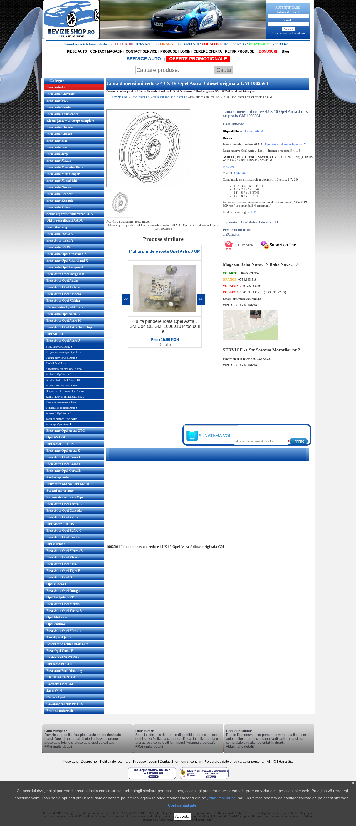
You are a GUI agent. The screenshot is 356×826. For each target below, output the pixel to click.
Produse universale (59, 711)
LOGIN (185, 51)
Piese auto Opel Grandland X (67, 261)
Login (153, 761)
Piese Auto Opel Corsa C (63, 457)
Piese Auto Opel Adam (62, 281)
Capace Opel (55, 697)
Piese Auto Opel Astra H (63, 321)
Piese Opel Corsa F (59, 651)
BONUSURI (267, 51)
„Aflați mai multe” (222, 798)
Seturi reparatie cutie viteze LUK (69, 214)
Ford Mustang (56, 227)
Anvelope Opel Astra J (58, 424)
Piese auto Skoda (58, 107)
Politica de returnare (116, 761)
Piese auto (70, 761)
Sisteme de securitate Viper (65, 497)
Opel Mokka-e (56, 617)
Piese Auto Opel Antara (63, 287)
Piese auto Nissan (58, 187)
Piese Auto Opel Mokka (63, 301)
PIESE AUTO (77, 51)
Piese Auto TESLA (59, 241)
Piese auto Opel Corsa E (63, 471)
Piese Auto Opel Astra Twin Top (69, 327)
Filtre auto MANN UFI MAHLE (69, 484)
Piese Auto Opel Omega (63, 591)
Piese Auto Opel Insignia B (65, 274)
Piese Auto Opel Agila (61, 564)
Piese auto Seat (57, 101)
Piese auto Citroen (59, 134)
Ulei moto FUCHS (59, 664)
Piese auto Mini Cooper (63, 174)
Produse (139, 761)
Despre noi (89, 761)
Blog (285, 51)
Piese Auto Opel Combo (63, 537)
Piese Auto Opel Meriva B (64, 551)
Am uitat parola (281, 32)
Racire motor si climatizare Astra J (65, 396)
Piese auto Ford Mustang (64, 671)
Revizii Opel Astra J (57, 363)
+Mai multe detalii (58, 746)
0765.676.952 (146, 44)
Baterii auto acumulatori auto (67, 644)
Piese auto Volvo (58, 207)
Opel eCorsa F (56, 584)
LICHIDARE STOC (61, 677)
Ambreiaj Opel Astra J (58, 374)
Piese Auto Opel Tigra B (63, 571)
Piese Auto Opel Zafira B (63, 517)
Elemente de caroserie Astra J (62, 402)
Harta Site (286, 761)
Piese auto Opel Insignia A (65, 267)
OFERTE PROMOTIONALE (198, 58)
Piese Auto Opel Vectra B (64, 611)
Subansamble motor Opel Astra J (64, 368)
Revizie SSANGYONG (62, 657)
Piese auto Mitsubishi (61, 181)
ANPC (271, 761)
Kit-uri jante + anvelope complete (70, 121)
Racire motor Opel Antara (64, 307)
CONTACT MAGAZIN (106, 51)
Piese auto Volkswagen (62, 114)
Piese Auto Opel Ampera (63, 294)
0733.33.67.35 (235, 44)
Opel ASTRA (55, 437)
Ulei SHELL (55, 334)
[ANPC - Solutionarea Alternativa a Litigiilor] (204, 779)
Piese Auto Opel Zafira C (64, 531)
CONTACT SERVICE (141, 51)
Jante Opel (54, 691)
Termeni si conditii (187, 761)
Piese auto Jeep (57, 154)
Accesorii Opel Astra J (58, 413)
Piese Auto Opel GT (60, 577)
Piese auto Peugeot (59, 194)
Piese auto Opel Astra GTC (65, 431)
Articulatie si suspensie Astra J (63, 385)
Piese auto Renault (59, 201)
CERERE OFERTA (208, 51)
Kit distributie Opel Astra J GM (63, 379)
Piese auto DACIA (59, 234)
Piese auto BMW (58, 247)
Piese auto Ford (57, 147)
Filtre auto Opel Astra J (59, 346)
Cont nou (300, 32)
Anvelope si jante (58, 637)
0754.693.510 (188, 44)
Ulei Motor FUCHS (60, 524)
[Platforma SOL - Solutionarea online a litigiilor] (152, 779)
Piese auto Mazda (58, 161)
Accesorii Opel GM (59, 684)
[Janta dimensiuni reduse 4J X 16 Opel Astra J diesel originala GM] (148, 186)
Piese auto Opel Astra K (63, 451)
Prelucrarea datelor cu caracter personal (234, 761)
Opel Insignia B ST (60, 597)
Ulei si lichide (55, 544)
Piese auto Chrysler (60, 127)
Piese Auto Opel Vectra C (64, 504)
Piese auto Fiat (56, 141)
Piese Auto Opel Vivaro (62, 557)
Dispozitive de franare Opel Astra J (65, 391)
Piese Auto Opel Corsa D (63, 464)
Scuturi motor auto (60, 491)
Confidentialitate (182, 805)
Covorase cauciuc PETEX (64, 704)
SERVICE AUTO (144, 58)
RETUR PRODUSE (239, 51)
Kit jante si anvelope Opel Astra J (64, 352)
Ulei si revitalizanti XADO (64, 221)
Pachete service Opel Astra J (61, 357)
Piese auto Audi (57, 87)
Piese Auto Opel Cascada (64, 511)
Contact (165, 761)
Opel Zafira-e (55, 624)
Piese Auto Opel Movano (63, 631)
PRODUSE (168, 51)
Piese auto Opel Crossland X (66, 254)
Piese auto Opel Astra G (63, 314)
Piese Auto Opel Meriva (63, 604)
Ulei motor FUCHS (60, 444)
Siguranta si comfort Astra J (61, 407)
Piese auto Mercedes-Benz (64, 167)
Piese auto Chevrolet (60, 94)
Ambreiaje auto (57, 477)
